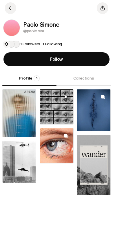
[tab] (29, 80)
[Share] (102, 8)
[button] (11, 28)
